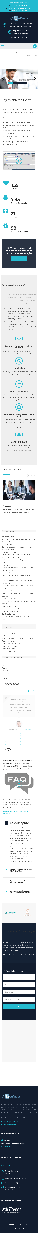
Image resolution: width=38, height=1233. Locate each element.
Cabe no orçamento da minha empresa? (19, 881)
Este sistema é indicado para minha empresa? (19, 823)
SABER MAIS (19, 259)
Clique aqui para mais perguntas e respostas (15, 812)
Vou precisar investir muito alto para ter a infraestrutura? (21, 870)
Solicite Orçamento (9, 1125)
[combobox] (19, 977)
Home (29, 55)
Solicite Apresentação (10, 1122)
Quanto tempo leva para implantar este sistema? (20, 891)
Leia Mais (4, 1146)
